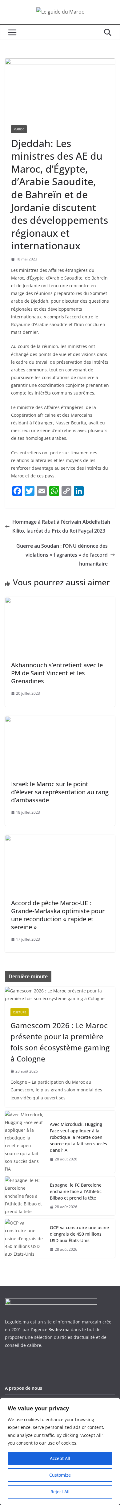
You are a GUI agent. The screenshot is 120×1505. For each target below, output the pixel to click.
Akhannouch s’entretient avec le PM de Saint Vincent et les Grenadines (57, 673)
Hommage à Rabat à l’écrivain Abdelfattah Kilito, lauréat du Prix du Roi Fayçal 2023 (61, 526)
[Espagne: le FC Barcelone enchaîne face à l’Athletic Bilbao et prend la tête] (25, 1195)
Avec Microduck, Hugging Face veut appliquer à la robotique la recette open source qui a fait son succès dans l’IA (78, 1137)
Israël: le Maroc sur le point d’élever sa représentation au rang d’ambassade (60, 792)
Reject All (60, 1492)
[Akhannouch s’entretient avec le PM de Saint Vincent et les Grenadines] (60, 601)
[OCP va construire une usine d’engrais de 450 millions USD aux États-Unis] (25, 1238)
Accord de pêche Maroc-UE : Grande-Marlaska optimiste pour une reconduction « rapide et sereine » (58, 915)
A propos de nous (23, 1388)
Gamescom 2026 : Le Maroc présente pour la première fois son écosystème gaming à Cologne (60, 1042)
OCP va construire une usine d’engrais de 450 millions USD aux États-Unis (79, 1234)
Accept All (60, 1458)
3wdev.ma (59, 1329)
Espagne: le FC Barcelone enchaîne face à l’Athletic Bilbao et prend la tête (76, 1191)
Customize (60, 1475)
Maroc (19, 129)
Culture (19, 1012)
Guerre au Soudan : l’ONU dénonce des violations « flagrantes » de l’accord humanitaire (62, 554)
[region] (60, 1451)
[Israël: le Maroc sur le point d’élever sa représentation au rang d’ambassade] (60, 720)
